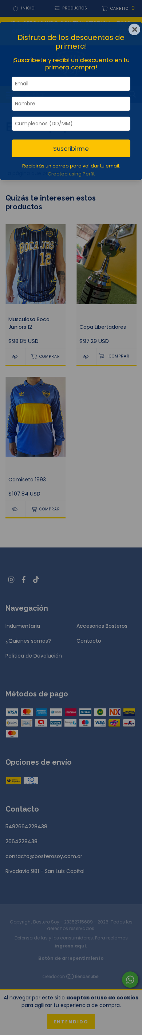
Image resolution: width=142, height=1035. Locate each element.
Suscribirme (71, 148)
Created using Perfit (71, 174)
